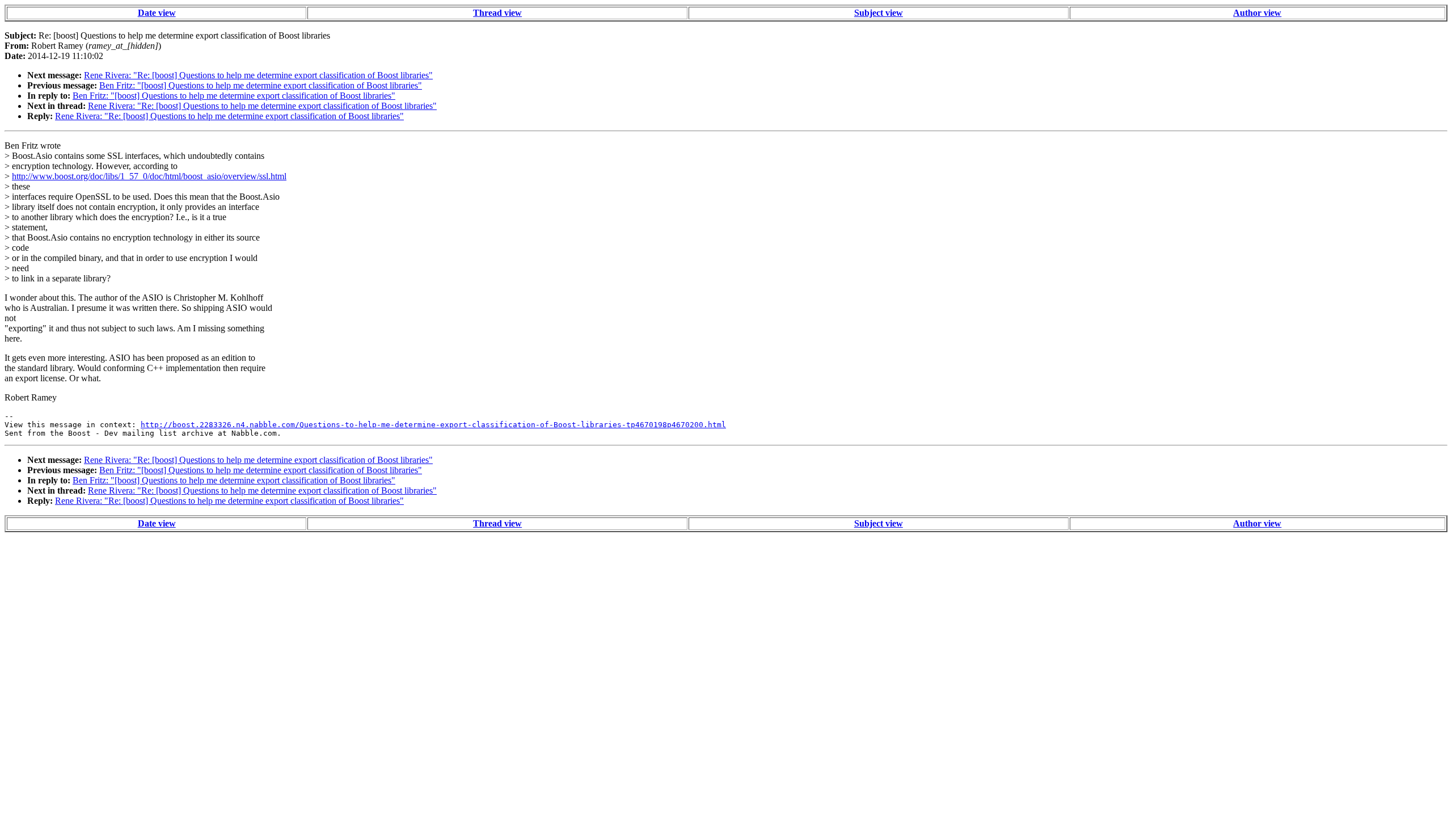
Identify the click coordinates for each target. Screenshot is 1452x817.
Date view (157, 13)
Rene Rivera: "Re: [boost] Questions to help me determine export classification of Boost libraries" (258, 75)
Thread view (497, 13)
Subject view (878, 13)
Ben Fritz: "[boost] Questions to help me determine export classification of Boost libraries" (260, 85)
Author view (1257, 13)
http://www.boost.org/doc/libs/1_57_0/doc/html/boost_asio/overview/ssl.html (149, 176)
